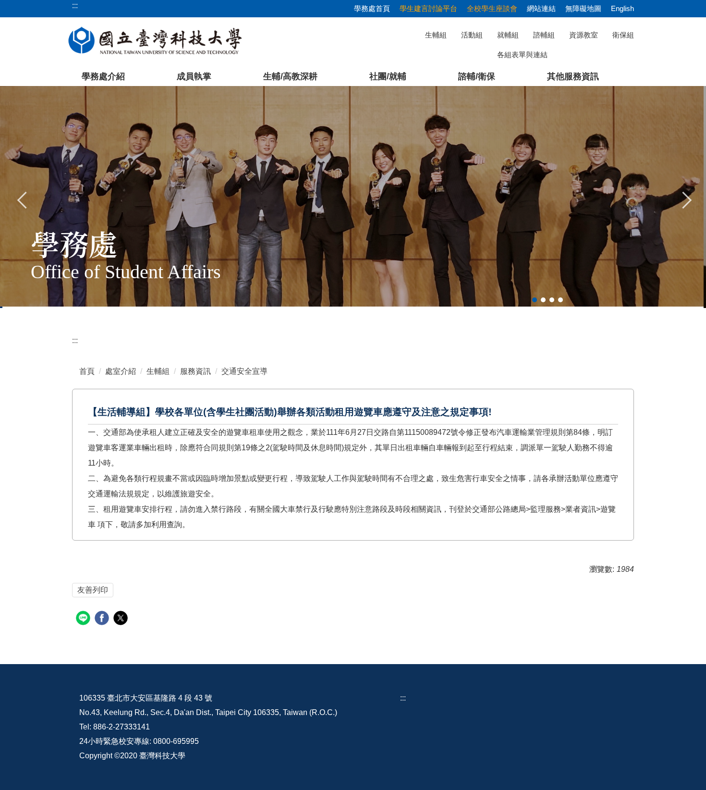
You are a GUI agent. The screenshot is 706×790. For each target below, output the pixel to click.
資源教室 (583, 35)
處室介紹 (120, 371)
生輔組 (436, 35)
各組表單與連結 (522, 54)
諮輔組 (544, 35)
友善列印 (92, 590)
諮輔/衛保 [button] (476, 76)
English (622, 8)
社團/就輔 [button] (387, 76)
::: (75, 340)
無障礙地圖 (583, 8)
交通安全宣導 (244, 371)
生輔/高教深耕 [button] (290, 76)
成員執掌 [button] (194, 76)
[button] (22, 199)
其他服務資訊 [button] (573, 76)
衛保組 (623, 35)
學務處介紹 (103, 76)
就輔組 (508, 35)
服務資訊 (195, 371)
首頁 (87, 371)
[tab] (534, 300)
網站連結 (541, 8)
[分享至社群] (84, 619)
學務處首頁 (372, 8)
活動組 (472, 35)
